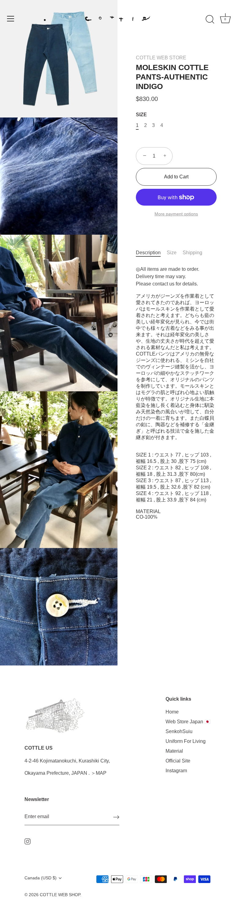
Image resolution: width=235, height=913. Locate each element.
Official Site (178, 760)
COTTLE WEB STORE (161, 57)
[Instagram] (27, 841)
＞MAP (98, 773)
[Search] (210, 19)
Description (148, 252)
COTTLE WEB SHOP (60, 895)
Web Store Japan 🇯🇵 (188, 721)
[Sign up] (116, 817)
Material (174, 751)
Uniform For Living (186, 741)
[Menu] (10, 18)
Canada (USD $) (40, 878)
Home (172, 711)
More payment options (176, 213)
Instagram (176, 770)
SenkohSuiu (179, 731)
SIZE (141, 114)
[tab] (151, 252)
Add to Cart (176, 176)
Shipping (192, 252)
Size (172, 252)
